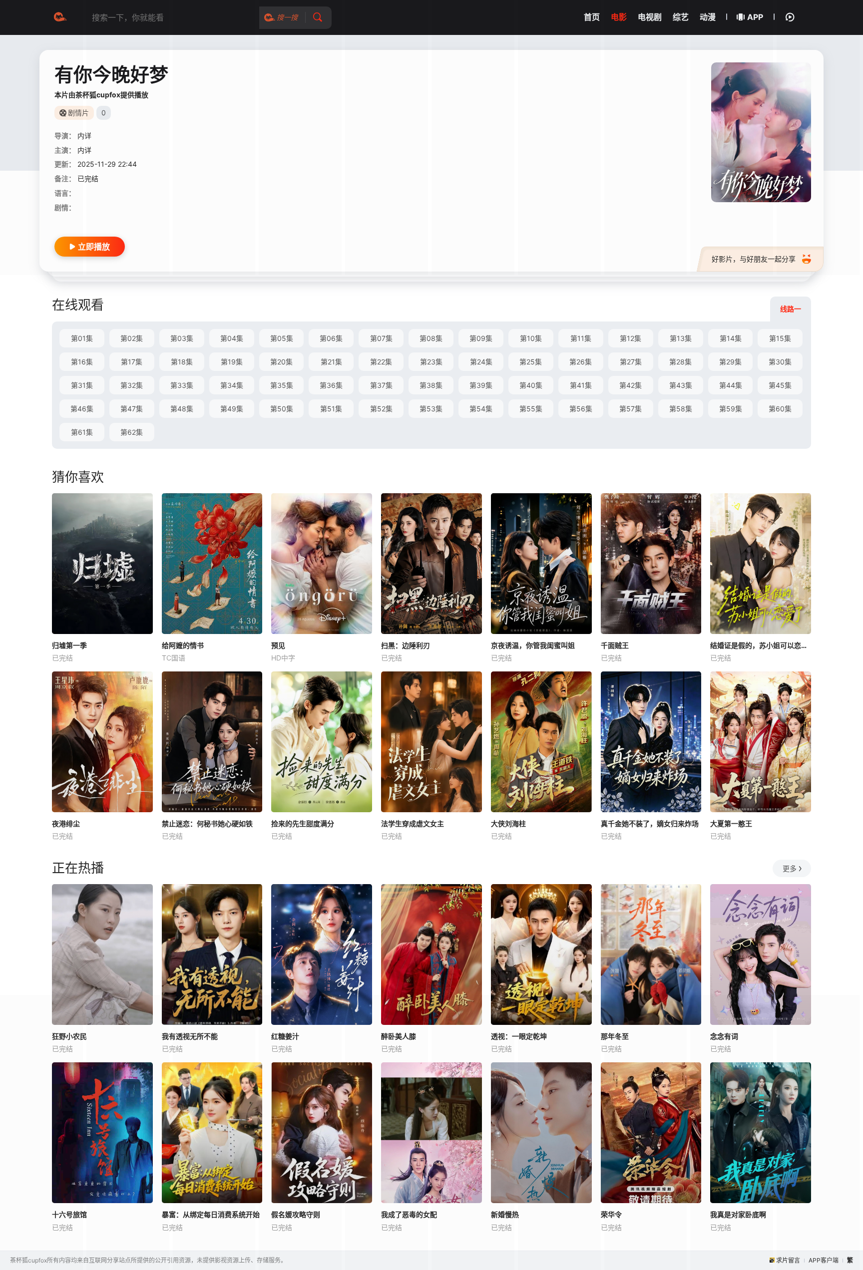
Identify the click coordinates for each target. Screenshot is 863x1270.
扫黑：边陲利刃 (405, 645)
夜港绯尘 (66, 823)
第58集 (680, 408)
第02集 (131, 338)
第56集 (580, 408)
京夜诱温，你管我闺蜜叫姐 (533, 645)
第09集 (480, 338)
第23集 (431, 361)
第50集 (281, 408)
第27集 (631, 361)
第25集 (530, 361)
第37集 (381, 385)
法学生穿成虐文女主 (412, 823)
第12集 (630, 338)
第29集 (730, 361)
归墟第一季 (69, 645)
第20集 (281, 361)
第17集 (131, 361)
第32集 (131, 385)
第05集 (281, 338)
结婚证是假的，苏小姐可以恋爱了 (760, 645)
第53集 (431, 408)
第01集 (82, 338)
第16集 (82, 361)
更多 (790, 868)
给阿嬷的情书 (183, 645)
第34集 (231, 385)
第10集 (531, 338)
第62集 (131, 432)
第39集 (480, 385)
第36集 (331, 385)
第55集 (530, 408)
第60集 (780, 408)
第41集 (581, 385)
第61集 (82, 432)
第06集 (331, 338)
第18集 (182, 361)
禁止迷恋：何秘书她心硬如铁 (207, 823)
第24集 (481, 361)
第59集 (730, 408)
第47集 (131, 408)
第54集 (480, 408)
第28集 (680, 361)
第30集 (780, 361)
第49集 (231, 408)
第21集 (331, 361)
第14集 (731, 338)
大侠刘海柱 (508, 823)
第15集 (780, 338)
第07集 (381, 338)
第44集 (730, 385)
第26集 (580, 361)
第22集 (381, 361)
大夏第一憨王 (731, 823)
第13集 (681, 338)
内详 (84, 135)
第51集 (331, 408)
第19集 (232, 361)
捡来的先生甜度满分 (302, 823)
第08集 (431, 338)
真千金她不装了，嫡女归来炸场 (650, 823)
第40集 (530, 385)
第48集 (181, 408)
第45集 (780, 385)
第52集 (381, 408)
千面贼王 (615, 645)
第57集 (630, 408)
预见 (278, 645)
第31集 (82, 385)
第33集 (181, 385)
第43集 (680, 385)
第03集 (181, 338)
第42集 (630, 385)
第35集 (281, 385)
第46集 (81, 408)
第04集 (231, 338)
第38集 (431, 385)
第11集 (580, 338)
